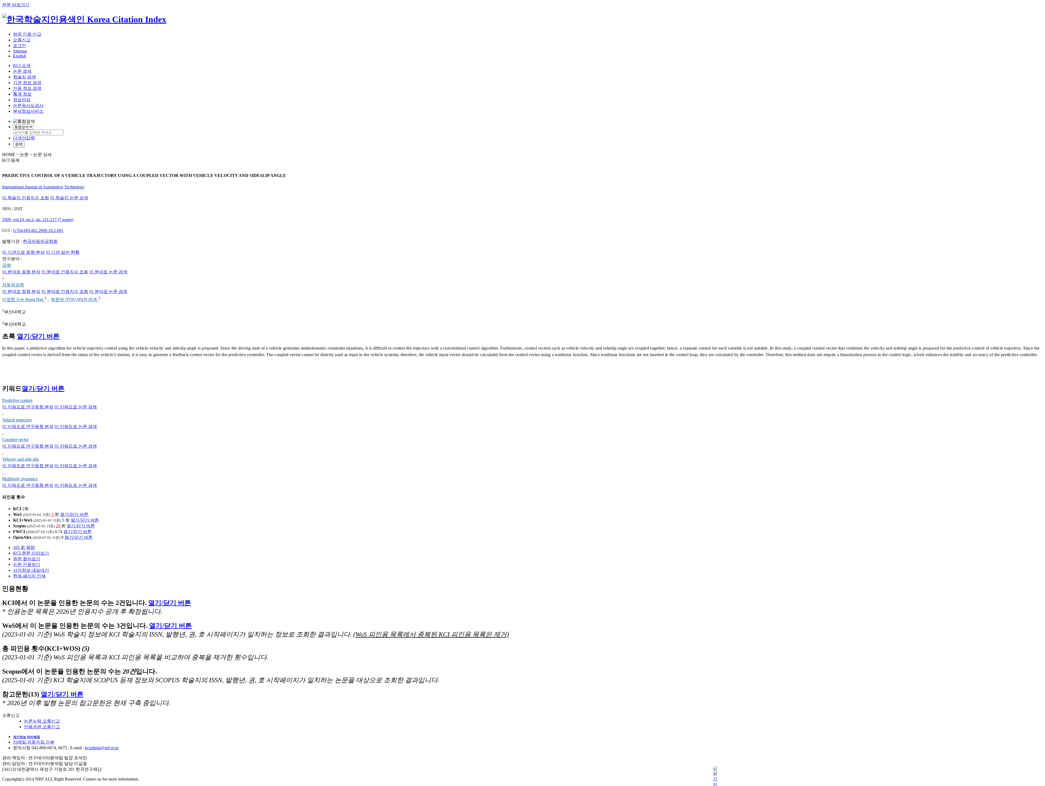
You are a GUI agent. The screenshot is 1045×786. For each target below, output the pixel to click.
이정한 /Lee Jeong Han (23, 299)
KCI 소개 (21, 65)
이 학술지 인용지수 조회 (25, 197)
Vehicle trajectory (17, 420)
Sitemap (20, 51)
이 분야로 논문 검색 (108, 272)
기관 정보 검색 (27, 82)
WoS (17, 514)
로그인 (19, 45)
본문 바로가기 (15, 4)
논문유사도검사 (28, 105)
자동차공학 (13, 285)
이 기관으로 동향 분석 (23, 252)
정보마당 (21, 99)
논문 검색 (22, 71)
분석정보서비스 (28, 111)
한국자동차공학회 (40, 241)
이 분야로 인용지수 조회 (64, 272)
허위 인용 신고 (27, 34)
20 (58, 526)
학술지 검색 (24, 77)
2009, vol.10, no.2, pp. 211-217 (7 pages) (37, 219)
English (19, 56)
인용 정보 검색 (27, 88)
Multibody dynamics (20, 478)
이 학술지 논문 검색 (69, 197)
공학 (6, 265)
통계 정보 (22, 94)
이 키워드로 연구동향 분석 (27, 407)
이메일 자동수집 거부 (33, 742)
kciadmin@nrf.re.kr (102, 747)
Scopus (19, 526)
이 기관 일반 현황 (62, 252)
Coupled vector (15, 439)
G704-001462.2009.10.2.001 (38, 230)
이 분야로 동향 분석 (21, 272)
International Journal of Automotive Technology (43, 187)
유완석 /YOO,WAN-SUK (75, 299)
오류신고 (21, 40)
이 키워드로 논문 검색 (75, 407)
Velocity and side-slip (20, 459)
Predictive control (17, 400)
